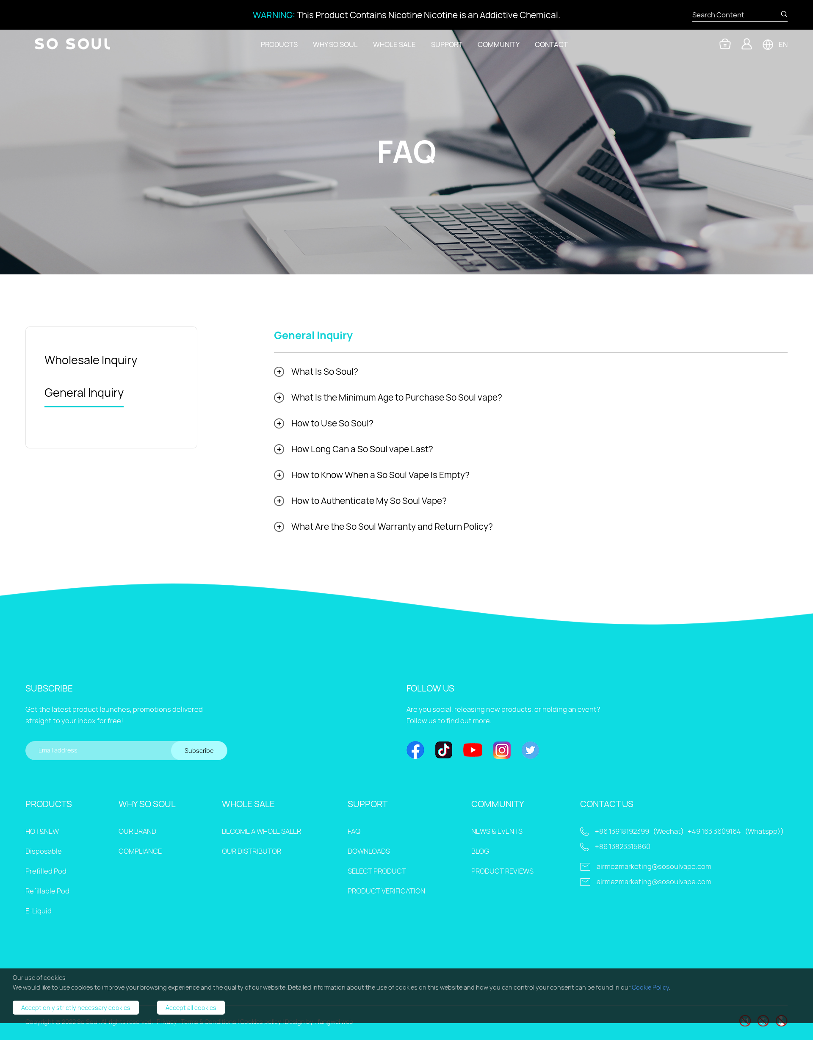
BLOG (480, 851)
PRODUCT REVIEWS (502, 871)
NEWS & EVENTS (497, 831)
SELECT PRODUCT (377, 871)
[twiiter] (530, 751)
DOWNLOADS (369, 851)
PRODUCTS (279, 44)
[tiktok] (443, 750)
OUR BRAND (137, 831)
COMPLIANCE (140, 851)
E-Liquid (38, 911)
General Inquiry (84, 392)
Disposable (43, 851)
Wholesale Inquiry (90, 360)
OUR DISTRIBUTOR (251, 851)
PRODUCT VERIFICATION (386, 891)
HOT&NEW (42, 831)
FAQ (354, 831)
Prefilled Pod (45, 871)
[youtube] (472, 750)
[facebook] (415, 751)
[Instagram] (502, 751)
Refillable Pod (47, 891)
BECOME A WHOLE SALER (261, 831)
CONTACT (551, 44)
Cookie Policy (650, 987)
